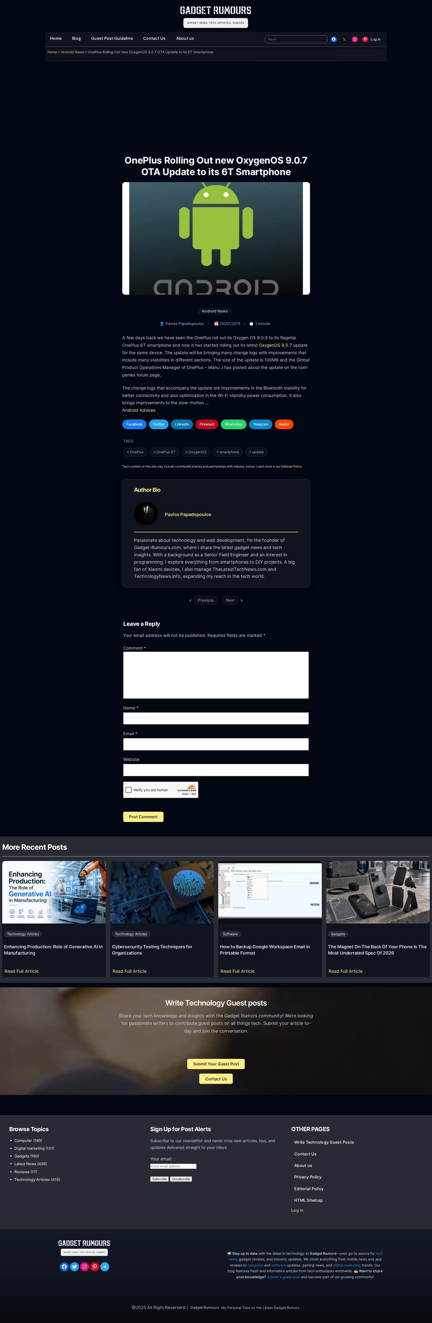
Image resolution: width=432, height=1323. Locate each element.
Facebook (134, 424)
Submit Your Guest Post (216, 1063)
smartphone (229, 452)
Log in (375, 39)
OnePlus (137, 452)
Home (52, 52)
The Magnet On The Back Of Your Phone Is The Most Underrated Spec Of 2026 (377, 950)
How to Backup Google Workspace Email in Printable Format (265, 950)
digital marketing (347, 1265)
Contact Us (216, 1078)
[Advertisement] (216, 105)
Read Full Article (22, 972)
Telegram (260, 424)
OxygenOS (197, 452)
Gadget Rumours (204, 1307)
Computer (23, 1140)
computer (255, 1265)
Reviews (22, 1171)
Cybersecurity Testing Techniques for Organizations (152, 950)
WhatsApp (233, 424)
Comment (134, 648)
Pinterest (207, 424)
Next (230, 600)
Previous (206, 600)
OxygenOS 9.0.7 (275, 345)
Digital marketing (29, 1148)
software (279, 1265)
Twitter (158, 424)
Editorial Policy (291, 466)
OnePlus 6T (166, 452)
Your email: (161, 1158)
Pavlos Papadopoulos (185, 323)
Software (230, 934)
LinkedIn (182, 424)
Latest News (25, 1163)
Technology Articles (23, 934)
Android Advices (139, 410)
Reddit (284, 424)
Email (130, 733)
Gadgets (338, 934)
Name (131, 707)
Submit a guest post (283, 1277)
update (258, 452)
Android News (72, 52)
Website (131, 759)
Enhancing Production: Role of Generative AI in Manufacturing (53, 950)
